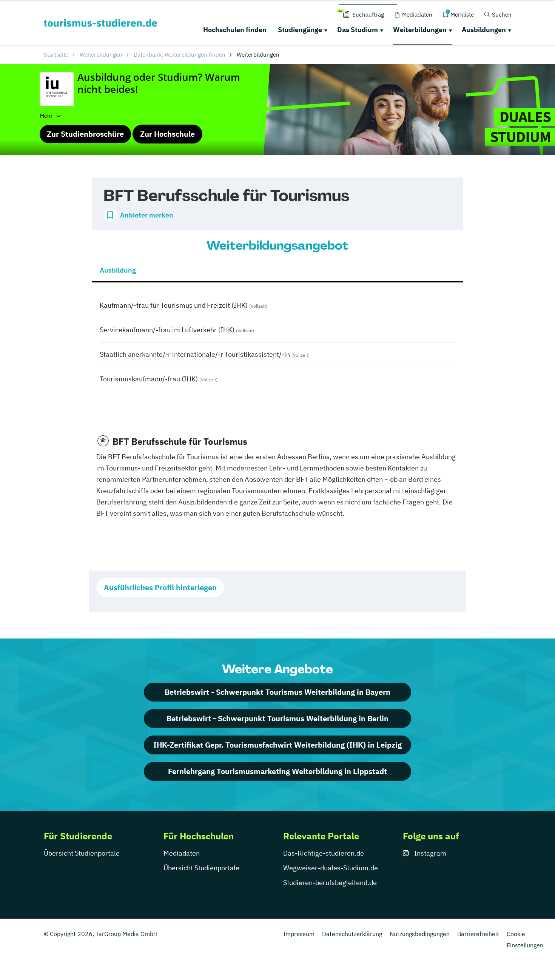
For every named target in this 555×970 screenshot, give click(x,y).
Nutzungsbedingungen (420, 934)
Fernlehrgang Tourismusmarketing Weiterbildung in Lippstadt (277, 771)
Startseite (56, 54)
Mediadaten (181, 853)
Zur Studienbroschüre (85, 134)
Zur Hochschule (167, 134)
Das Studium (357, 29)
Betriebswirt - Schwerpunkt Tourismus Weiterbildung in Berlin (277, 718)
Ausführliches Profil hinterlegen (160, 587)
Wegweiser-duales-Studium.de (330, 868)
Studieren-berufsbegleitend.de (330, 882)
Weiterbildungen (420, 29)
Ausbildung (118, 270)
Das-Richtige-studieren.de (323, 853)
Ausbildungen (484, 29)
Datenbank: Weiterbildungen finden (179, 54)
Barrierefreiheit (478, 934)
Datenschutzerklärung (352, 934)
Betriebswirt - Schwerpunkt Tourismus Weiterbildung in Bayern (277, 692)
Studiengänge (300, 29)
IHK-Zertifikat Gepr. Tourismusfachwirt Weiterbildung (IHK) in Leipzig (277, 745)
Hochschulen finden (235, 29)
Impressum (298, 934)
